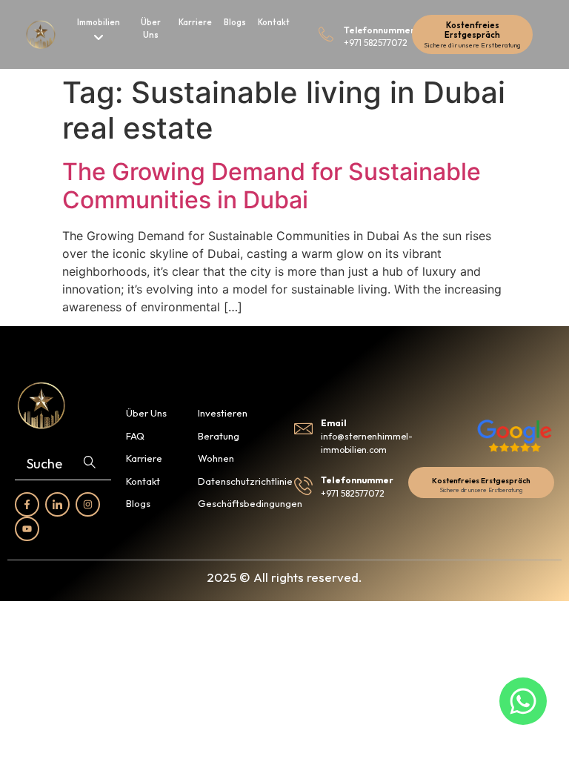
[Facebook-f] (27, 504)
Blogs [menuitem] (235, 22)
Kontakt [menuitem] (274, 22)
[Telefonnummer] (326, 34)
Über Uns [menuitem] (151, 28)
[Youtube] (27, 529)
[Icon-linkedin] (57, 504)
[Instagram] (88, 504)
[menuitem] (99, 31)
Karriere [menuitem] (195, 22)
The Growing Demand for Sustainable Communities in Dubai (271, 185)
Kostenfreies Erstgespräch (472, 30)
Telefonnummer (379, 30)
